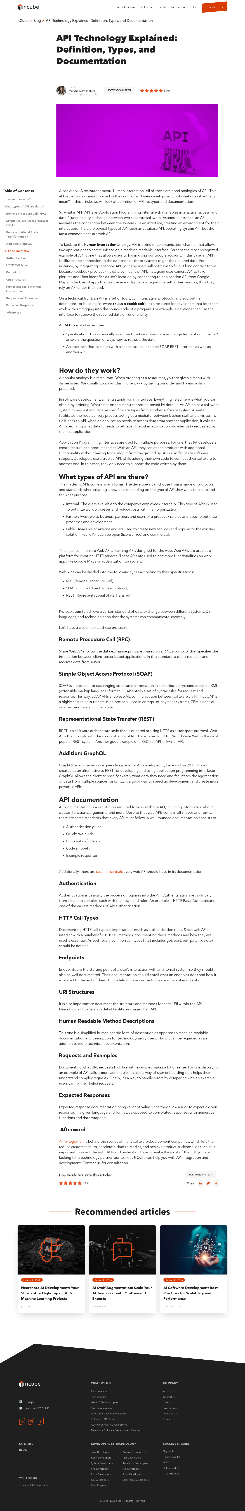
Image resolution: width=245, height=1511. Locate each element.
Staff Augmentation (102, 1408)
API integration (71, 1141)
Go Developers (100, 1479)
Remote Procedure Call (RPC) (26, 213)
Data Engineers (100, 1485)
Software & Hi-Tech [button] (119, 90)
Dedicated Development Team (108, 1413)
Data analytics (171, 1468)
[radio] (142, 91)
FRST (166, 1462)
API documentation (17, 251)
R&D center (146, 7)
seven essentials (109, 871)
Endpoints (13, 272)
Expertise (26, 1443)
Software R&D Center (103, 1419)
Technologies (99, 1396)
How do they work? (17, 199)
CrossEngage (171, 1473)
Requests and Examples (22, 298)
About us (168, 1391)
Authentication (16, 258)
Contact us (214, 7)
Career (167, 1402)
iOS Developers (131, 1468)
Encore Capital (171, 1457)
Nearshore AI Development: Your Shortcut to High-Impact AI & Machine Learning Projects (50, 1293)
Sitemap (167, 1419)
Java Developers (100, 1452)
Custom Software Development (109, 1424)
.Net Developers (131, 1457)
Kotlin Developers (101, 1457)
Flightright (168, 1451)
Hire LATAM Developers (104, 1402)
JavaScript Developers (135, 1463)
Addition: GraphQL (19, 243)
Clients (161, 7)
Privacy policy (170, 1408)
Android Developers (134, 1452)
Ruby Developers (101, 1474)
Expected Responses (20, 305)
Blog (194, 7)
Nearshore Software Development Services (115, 1430)
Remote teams (125, 7)
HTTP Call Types (17, 265)
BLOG (23, 1450)
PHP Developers (100, 1468)
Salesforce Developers (135, 1479)
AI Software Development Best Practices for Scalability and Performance (190, 1293)
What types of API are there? (24, 206)
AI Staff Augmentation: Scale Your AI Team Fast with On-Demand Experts (122, 1293)
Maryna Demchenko (82, 90)
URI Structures (16, 279)
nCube (23, 20)
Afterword (13, 312)
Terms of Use (170, 1413)
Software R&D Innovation (33, 1485)
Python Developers (102, 1463)
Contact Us (169, 1396)
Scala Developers (132, 1474)
